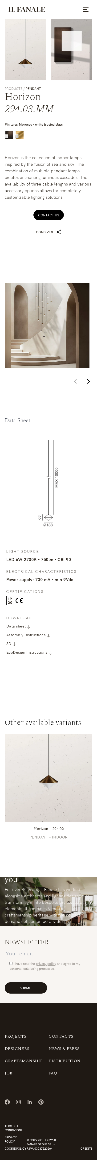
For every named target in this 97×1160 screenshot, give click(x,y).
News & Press (63, 1048)
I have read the (24, 963)
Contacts (60, 1036)
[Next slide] (88, 381)
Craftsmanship (24, 1061)
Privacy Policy (11, 1139)
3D (9, 643)
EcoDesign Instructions (27, 652)
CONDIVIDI (44, 232)
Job (8, 1073)
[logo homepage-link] (27, 9)
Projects (15, 1036)
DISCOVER (48, 778)
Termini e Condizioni (13, 1128)
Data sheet (16, 625)
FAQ (52, 1073)
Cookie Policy (15, 1148)
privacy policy (46, 963)
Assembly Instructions (26, 634)
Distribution (64, 1061)
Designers (17, 1048)
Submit (26, 988)
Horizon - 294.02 (48, 829)
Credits (86, 1148)
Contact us (48, 215)
